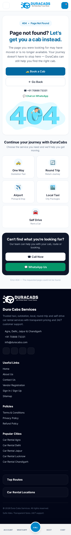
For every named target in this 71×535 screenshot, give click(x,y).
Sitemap (7, 396)
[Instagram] (14, 350)
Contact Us (9, 379)
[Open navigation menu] (6, 5)
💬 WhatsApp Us (35, 267)
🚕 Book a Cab (35, 71)
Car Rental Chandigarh (15, 461)
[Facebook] (6, 350)
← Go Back (35, 82)
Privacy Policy (11, 418)
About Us (8, 374)
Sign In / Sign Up (12, 390)
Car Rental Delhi (12, 445)
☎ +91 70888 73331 (35, 90)
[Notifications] (64, 5)
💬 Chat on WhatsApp (35, 95)
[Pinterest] (22, 350)
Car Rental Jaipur (12, 450)
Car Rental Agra (12, 439)
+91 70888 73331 (15, 336)
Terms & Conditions (13, 412)
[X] (31, 350)
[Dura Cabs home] (20, 299)
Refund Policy (10, 423)
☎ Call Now (35, 256)
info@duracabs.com (16, 342)
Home (6, 368)
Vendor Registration (14, 385)
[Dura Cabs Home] (35, 5)
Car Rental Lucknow (14, 456)
